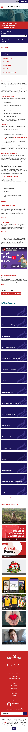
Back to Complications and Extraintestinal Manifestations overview (14, 40)
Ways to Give (14, 681)
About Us (14, 690)
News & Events (14, 693)
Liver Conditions (8, 31)
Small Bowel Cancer (10, 62)
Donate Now (24, 1)
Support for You (14, 676)
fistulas (15, 224)
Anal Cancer (7, 65)
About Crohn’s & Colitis (14, 673)
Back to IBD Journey (6, 496)
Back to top (3, 201)
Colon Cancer (8, 58)
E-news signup (5, 713)
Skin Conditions (6, 293)
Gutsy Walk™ (14, 685)
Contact (14, 695)
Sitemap (14, 700)
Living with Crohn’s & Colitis (14, 678)
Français (17, 1)
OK (14, 728)
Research (14, 683)
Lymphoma (7, 69)
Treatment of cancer (10, 72)
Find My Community (14, 698)
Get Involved (14, 688)
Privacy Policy (5, 722)
